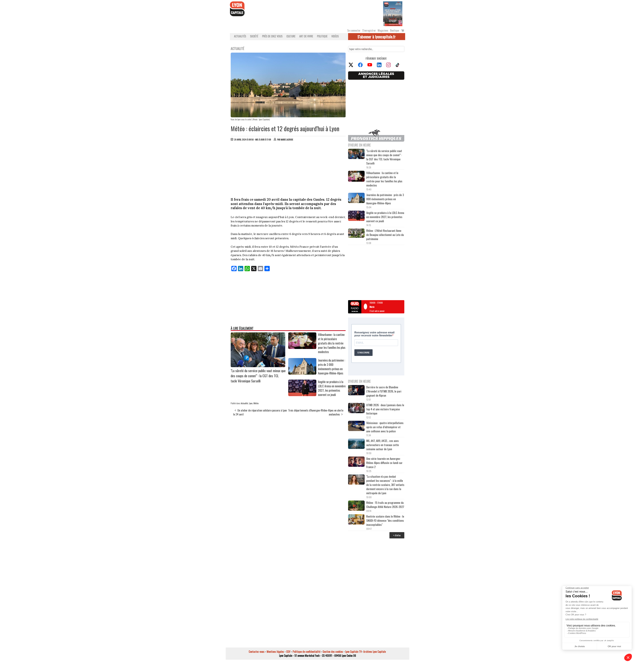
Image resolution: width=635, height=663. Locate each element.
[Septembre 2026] (392, 13)
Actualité (244, 403)
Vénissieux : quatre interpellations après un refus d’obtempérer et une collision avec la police (384, 427)
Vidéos (335, 36)
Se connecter (353, 30)
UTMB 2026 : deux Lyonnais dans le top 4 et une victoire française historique (385, 409)
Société (254, 36)
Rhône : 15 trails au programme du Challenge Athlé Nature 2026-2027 (385, 505)
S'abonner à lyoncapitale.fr (377, 37)
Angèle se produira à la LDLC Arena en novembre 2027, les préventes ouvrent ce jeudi (332, 388)
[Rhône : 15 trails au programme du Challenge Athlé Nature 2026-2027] (356, 506)
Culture (290, 36)
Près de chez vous (272, 36)
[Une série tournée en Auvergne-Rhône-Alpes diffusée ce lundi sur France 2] (356, 462)
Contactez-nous (256, 652)
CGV (288, 652)
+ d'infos (397, 535)
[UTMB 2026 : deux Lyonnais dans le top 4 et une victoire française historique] (356, 408)
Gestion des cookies (333, 652)
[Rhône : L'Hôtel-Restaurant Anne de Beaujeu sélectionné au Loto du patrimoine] (356, 234)
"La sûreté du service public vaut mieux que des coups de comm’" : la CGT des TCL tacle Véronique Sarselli (258, 375)
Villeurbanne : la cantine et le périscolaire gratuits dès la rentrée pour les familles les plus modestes (331, 343)
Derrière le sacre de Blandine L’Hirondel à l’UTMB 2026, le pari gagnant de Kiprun (383, 391)
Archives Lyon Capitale (374, 652)
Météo (256, 403)
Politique (322, 36)
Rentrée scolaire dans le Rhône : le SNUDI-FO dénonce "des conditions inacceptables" (385, 520)
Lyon (251, 403)
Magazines (383, 30)
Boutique (394, 30)
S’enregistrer (369, 30)
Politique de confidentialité (306, 652)
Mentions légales (275, 652)
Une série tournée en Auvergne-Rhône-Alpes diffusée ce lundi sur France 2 (384, 463)
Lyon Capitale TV (353, 652)
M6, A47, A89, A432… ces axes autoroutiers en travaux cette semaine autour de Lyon (382, 445)
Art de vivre (306, 36)
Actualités (240, 36)
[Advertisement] (288, 168)
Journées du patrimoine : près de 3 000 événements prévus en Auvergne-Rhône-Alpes (331, 366)
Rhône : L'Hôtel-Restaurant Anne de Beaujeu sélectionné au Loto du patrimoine (385, 235)
